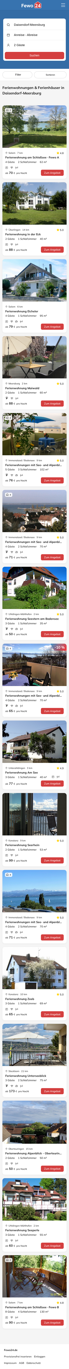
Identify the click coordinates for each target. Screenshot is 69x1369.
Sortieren (50, 74)
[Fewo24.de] (32, 7)
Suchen (34, 55)
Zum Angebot (52, 172)
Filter (18, 74)
